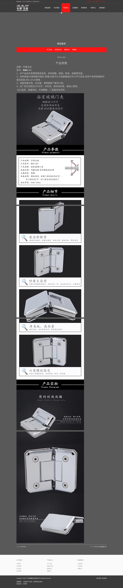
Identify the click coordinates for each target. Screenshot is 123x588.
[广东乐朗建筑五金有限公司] (23, 8)
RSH (25, 70)
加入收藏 (95, 1)
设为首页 (90, 1)
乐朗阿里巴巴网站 (37, 581)
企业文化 (18, 568)
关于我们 (19, 560)
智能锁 (74, 49)
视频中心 (80, 568)
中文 (100, 1)
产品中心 (50, 560)
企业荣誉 (18, 566)
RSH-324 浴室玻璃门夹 (100, 546)
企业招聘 (18, 571)
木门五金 (49, 49)
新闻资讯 (80, 560)
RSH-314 (23, 546)
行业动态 (80, 566)
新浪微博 (104, 578)
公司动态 (80, 563)
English (104, 1)
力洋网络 (24, 583)
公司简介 (18, 563)
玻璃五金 (67, 49)
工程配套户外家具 (27, 581)
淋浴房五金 (58, 49)
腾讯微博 (98, 578)
